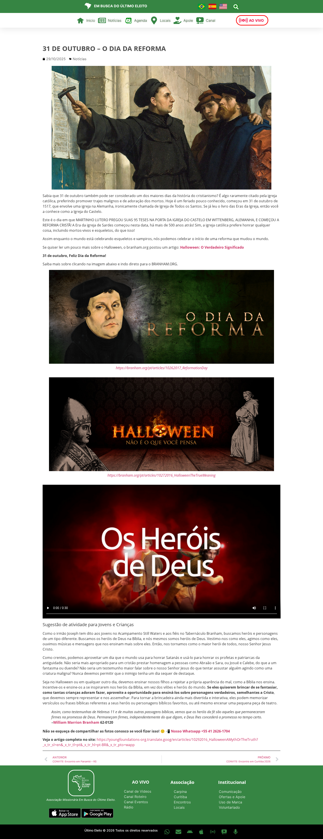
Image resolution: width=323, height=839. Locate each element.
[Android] (190, 832)
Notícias (79, 59)
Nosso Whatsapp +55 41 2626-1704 (200, 731)
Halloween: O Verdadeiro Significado (212, 247)
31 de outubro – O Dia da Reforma (104, 48)
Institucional (232, 782)
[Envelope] (178, 832)
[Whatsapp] (167, 832)
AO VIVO (140, 782)
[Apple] (201, 832)
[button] (235, 6)
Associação (182, 782)
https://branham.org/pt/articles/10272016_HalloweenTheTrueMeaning (161, 475)
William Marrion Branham (76, 722)
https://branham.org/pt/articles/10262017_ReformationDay (161, 367)
